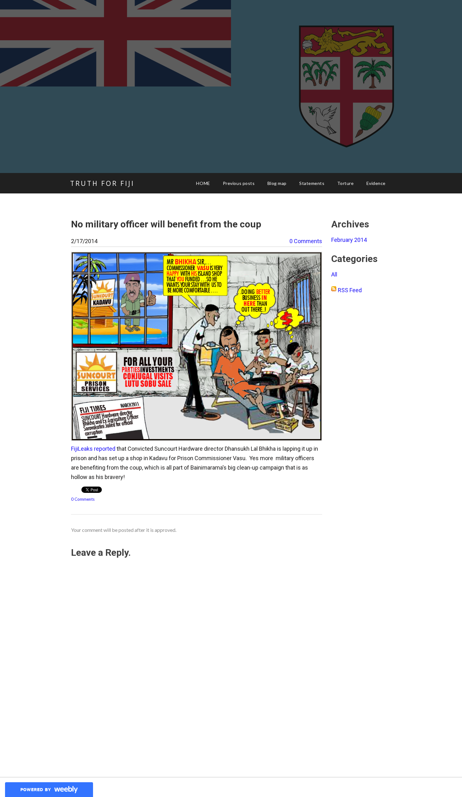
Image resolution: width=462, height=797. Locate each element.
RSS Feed (350, 290)
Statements (312, 183)
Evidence (376, 183)
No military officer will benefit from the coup (166, 224)
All (334, 274)
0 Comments (305, 241)
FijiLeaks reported (93, 448)
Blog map (277, 183)
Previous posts (239, 183)
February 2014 (349, 240)
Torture (345, 183)
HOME (203, 183)
